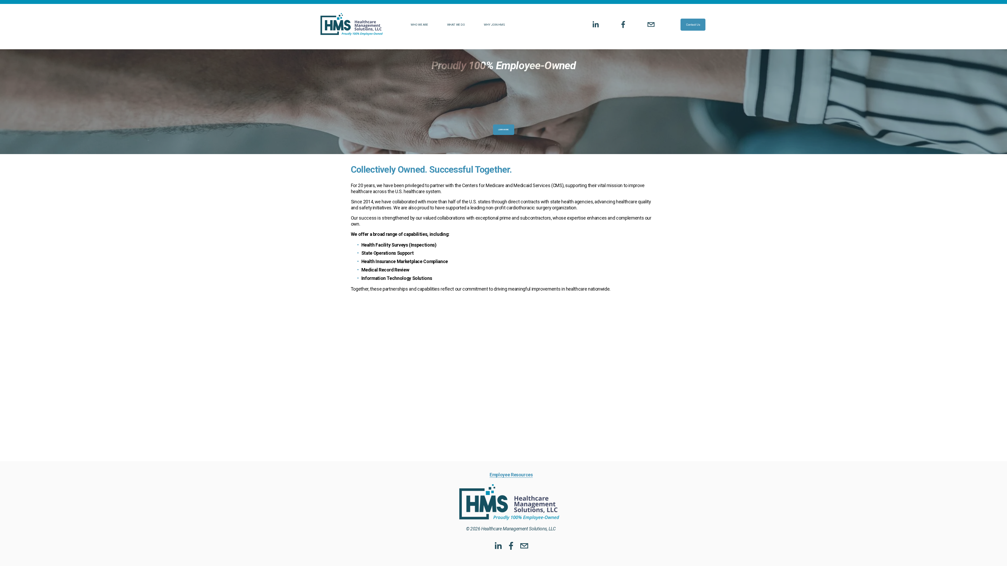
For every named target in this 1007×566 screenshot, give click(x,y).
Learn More (503, 130)
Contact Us (693, 24)
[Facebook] (623, 24)
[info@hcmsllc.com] (651, 24)
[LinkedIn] (595, 24)
